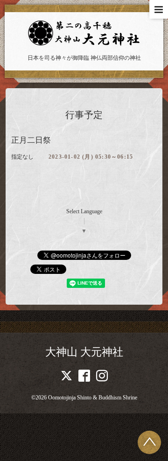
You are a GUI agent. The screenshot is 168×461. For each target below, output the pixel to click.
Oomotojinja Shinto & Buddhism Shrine (92, 397)
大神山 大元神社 (84, 352)
